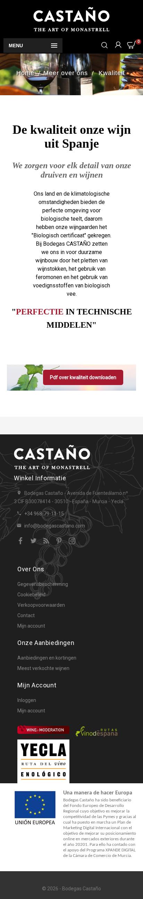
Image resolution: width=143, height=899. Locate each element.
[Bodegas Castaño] (71, 19)
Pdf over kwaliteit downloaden (83, 377)
